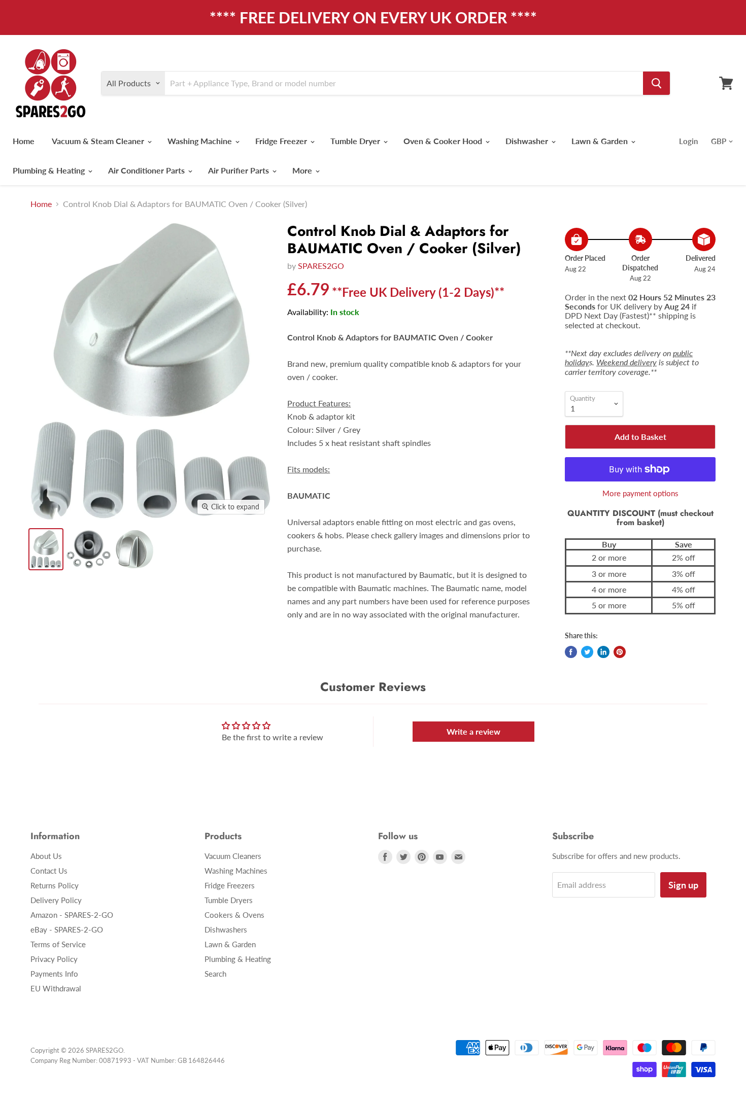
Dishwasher (527, 141)
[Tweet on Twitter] (587, 652)
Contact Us (48, 870)
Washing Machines (236, 870)
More (303, 170)
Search (215, 973)
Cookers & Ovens (234, 914)
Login (688, 141)
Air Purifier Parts (239, 170)
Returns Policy (54, 885)
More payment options (640, 493)
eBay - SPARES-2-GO (66, 929)
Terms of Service (58, 944)
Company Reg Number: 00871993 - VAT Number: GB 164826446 (127, 1060)
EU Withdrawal (55, 988)
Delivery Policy (56, 900)
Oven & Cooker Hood (443, 141)
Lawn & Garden (600, 141)
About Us (46, 855)
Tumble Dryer (356, 141)
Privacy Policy (54, 958)
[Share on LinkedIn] (603, 652)
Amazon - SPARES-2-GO (71, 914)
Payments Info (54, 973)
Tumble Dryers (229, 900)
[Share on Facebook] (571, 652)
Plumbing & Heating (50, 170)
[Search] (656, 83)
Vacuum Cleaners (233, 855)
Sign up (683, 884)
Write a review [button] (473, 731)
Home (24, 141)
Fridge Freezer (282, 141)
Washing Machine (200, 141)
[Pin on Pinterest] (620, 652)
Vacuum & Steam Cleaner (99, 141)
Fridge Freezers (230, 885)
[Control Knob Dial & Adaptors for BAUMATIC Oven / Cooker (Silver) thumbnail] (45, 549)
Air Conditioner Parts (147, 170)
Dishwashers (226, 929)
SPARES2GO (321, 265)
